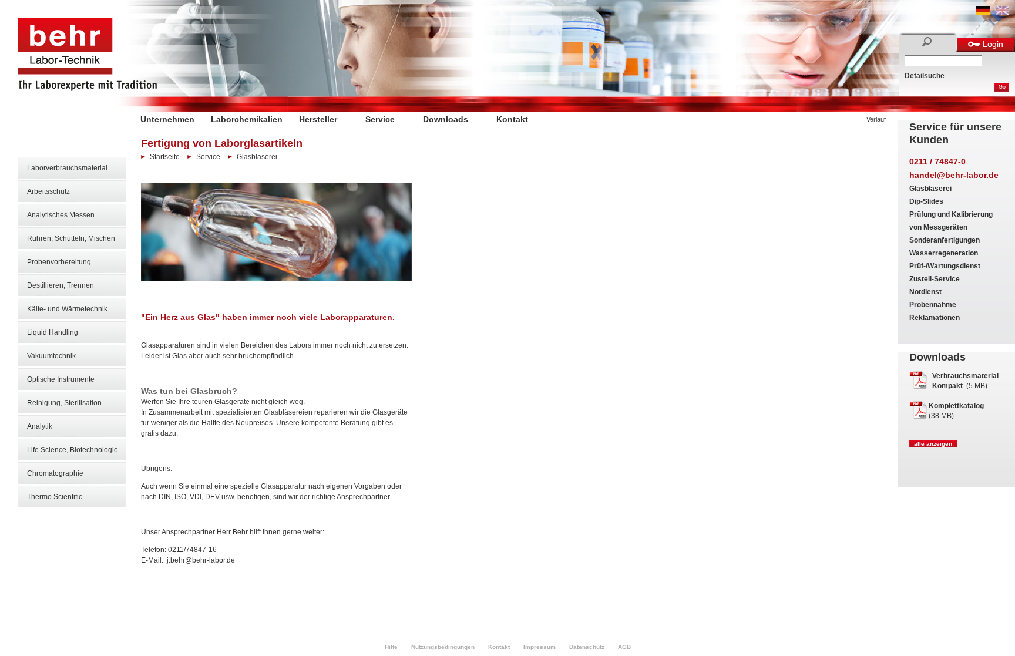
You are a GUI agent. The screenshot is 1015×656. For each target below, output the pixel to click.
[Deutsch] (983, 12)
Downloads (445, 119)
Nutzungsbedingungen (443, 647)
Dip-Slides (926, 201)
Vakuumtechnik (51, 356)
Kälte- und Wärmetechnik (67, 309)
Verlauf (876, 119)
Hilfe (391, 647)
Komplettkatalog (956, 406)
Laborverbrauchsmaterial (67, 168)
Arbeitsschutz (48, 191)
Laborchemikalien (247, 119)
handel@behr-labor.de (954, 175)
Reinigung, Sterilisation (64, 403)
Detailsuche (925, 76)
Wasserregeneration (943, 253)
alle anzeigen (933, 443)
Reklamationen (934, 318)
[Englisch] (1002, 12)
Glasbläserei (930, 188)
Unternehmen (167, 119)
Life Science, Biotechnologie (72, 450)
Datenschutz (586, 647)
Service (380, 119)
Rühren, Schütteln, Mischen (71, 238)
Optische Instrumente (61, 379)
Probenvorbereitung (59, 262)
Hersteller (318, 119)
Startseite (165, 157)
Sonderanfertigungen (944, 240)
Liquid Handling (52, 332)
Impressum (539, 647)
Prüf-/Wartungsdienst (944, 266)
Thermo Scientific (54, 497)
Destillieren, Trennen (60, 285)
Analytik (39, 426)
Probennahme (932, 305)
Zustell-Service (934, 279)
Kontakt (512, 119)
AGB (624, 647)
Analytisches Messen (61, 215)
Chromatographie (55, 473)
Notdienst (925, 292)
